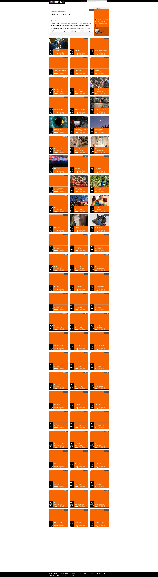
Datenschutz (84, 1)
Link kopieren (100, 25)
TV (88, 573)
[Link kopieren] (60, 54)
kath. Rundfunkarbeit (58, 575)
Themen (71, 575)
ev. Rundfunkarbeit (98, 573)
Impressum (80, 1)
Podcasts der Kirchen (78, 573)
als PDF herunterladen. (102, 19)
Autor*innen (63, 573)
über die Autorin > (103, 31)
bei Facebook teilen (101, 21)
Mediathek (53, 573)
